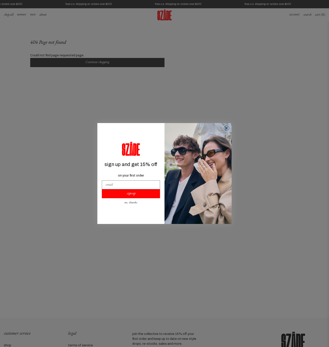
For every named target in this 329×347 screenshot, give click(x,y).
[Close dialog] (226, 128)
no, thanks (130, 202)
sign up (131, 193)
